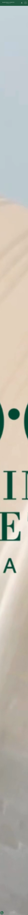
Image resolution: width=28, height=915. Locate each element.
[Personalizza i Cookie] (2, 912)
